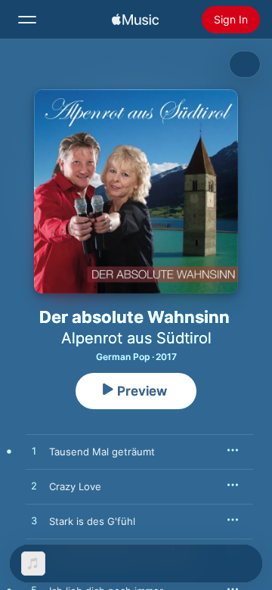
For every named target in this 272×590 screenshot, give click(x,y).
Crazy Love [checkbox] (75, 486)
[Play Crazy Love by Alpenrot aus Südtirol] (34, 486)
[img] (135, 19)
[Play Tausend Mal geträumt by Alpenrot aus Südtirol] (34, 451)
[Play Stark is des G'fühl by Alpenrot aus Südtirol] (34, 521)
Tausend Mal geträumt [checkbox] (102, 452)
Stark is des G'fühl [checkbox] (92, 521)
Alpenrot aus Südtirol (136, 338)
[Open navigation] (27, 19)
